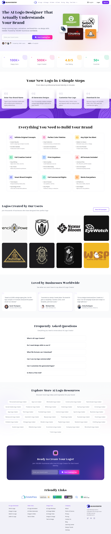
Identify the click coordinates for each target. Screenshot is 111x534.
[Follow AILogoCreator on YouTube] (91, 518)
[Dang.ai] (68, 497)
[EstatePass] (29, 497)
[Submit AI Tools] (57, 497)
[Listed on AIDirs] (85, 497)
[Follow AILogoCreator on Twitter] (88, 518)
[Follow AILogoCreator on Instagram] (94, 518)
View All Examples (101, 209)
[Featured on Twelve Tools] (44, 497)
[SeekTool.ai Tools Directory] (76, 497)
